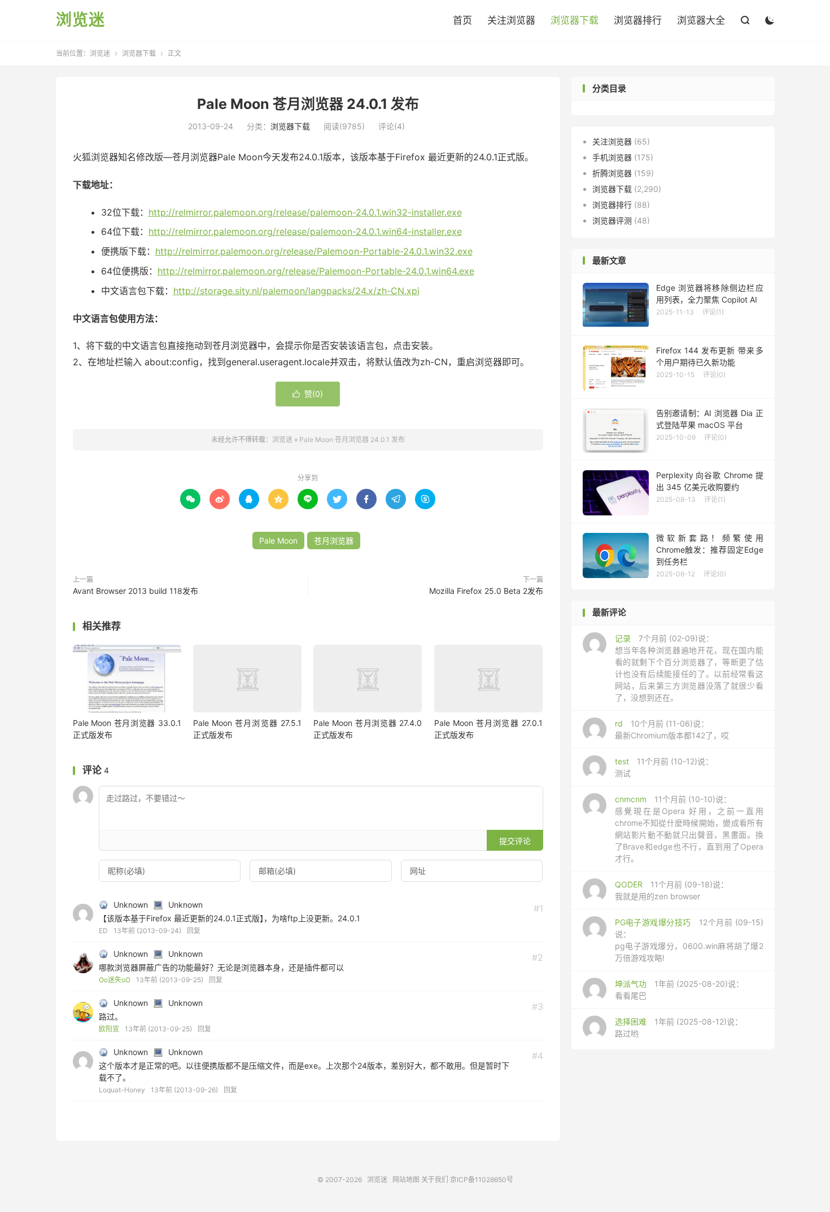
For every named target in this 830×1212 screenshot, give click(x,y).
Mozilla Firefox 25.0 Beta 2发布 (486, 591)
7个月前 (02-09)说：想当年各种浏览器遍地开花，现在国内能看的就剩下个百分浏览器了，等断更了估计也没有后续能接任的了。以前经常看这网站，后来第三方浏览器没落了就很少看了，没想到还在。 (689, 667)
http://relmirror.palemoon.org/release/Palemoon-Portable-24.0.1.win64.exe (316, 271)
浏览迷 (80, 20)
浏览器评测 (612, 220)
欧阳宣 (109, 1029)
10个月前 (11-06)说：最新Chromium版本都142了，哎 (672, 729)
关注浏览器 (511, 20)
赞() (307, 394)
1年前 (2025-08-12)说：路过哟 (678, 1027)
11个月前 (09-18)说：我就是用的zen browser (671, 890)
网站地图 (406, 1179)
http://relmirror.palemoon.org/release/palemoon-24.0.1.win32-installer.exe (305, 212)
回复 (193, 930)
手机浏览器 (612, 157)
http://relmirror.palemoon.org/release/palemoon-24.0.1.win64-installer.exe (305, 231)
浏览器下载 (575, 20)
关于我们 (434, 1179)
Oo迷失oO (114, 979)
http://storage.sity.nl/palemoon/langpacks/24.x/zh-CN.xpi (296, 290)
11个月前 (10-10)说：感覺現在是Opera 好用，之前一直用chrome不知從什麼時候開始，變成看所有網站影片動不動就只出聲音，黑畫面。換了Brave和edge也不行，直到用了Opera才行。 (689, 828)
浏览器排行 (638, 20)
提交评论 (515, 841)
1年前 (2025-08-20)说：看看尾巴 (679, 989)
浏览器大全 (701, 20)
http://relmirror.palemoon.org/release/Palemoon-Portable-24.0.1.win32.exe (314, 251)
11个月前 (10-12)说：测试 (664, 767)
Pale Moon (278, 540)
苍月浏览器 (333, 540)
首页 (462, 20)
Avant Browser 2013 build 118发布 (135, 591)
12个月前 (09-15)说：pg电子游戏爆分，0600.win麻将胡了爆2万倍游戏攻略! (689, 939)
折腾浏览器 (612, 173)
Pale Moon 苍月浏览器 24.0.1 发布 (308, 103)
